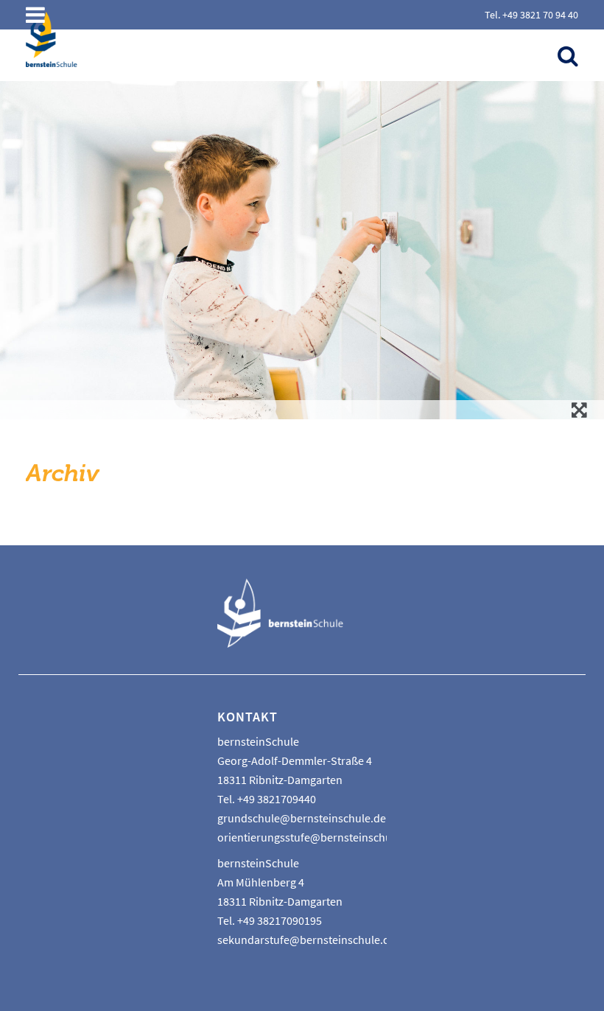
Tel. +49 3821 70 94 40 (531, 14)
